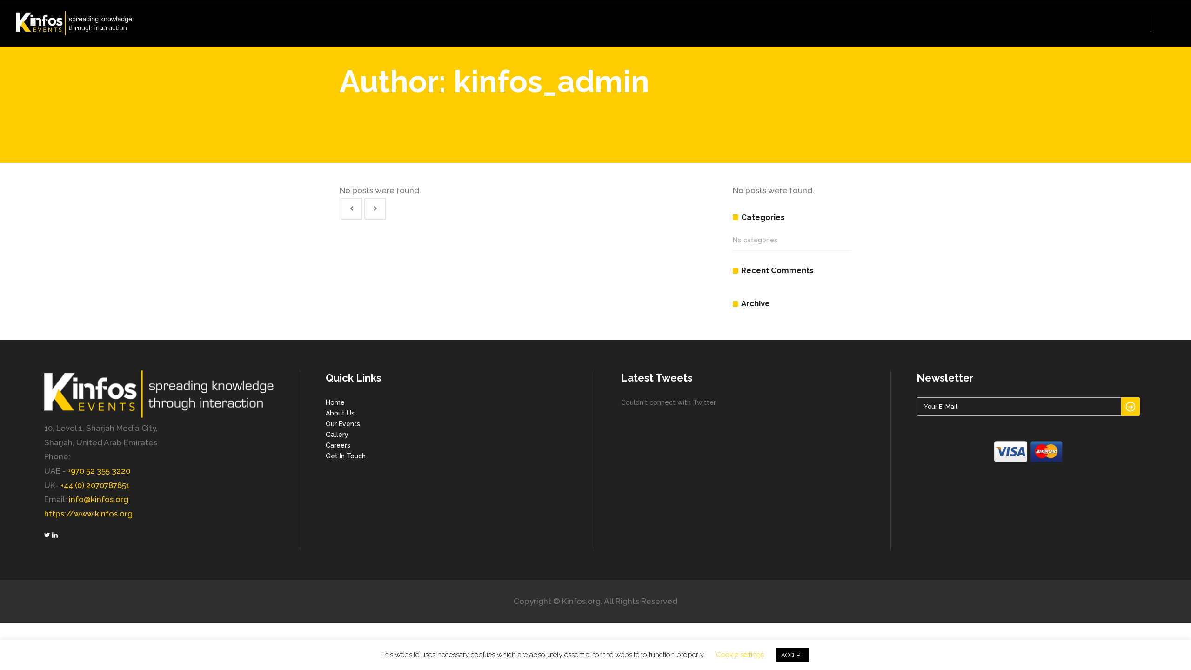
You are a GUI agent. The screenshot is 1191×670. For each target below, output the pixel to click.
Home (335, 402)
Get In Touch (346, 456)
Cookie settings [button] (740, 654)
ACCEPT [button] (792, 654)
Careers (338, 445)
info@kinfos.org (98, 499)
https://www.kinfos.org (88, 513)
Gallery (337, 434)
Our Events (343, 424)
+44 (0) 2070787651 (95, 485)
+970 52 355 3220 (98, 471)
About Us (340, 413)
